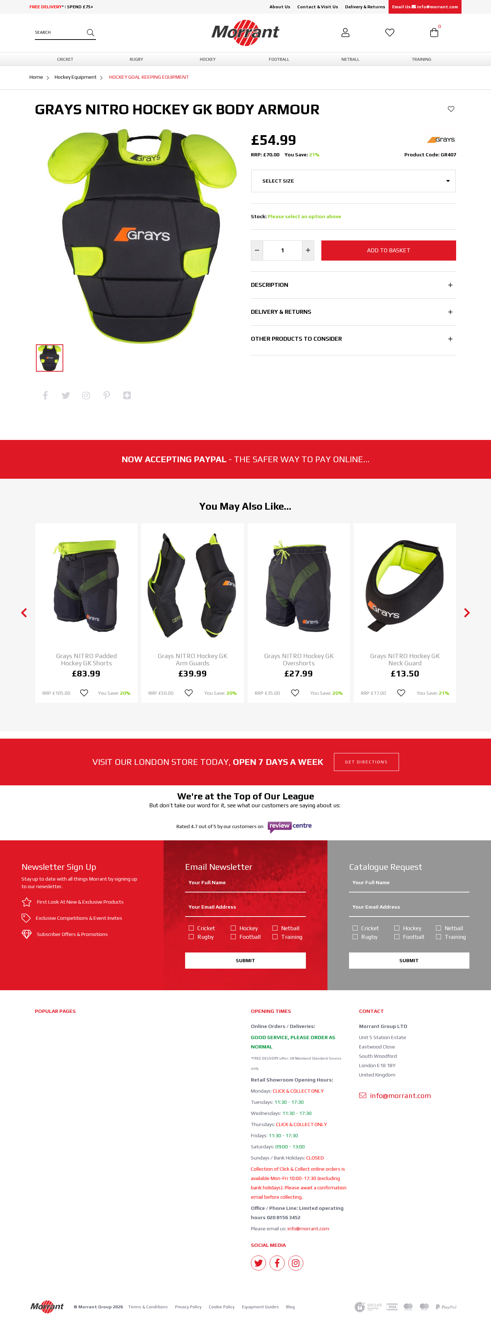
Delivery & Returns (365, 6)
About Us (280, 6)
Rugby (205, 936)
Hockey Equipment (76, 77)
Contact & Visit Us (317, 6)
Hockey (248, 928)
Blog (290, 1306)
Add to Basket (388, 250)
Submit (245, 960)
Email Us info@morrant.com (425, 6)
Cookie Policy (222, 1306)
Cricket (206, 928)
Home (36, 77)
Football (250, 936)
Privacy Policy (188, 1306)
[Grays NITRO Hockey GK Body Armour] (49, 358)
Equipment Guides (260, 1306)
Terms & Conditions (148, 1306)
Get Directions (366, 761)
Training (291, 936)
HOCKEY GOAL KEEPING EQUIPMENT (149, 77)
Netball (290, 928)
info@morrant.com (308, 1228)
